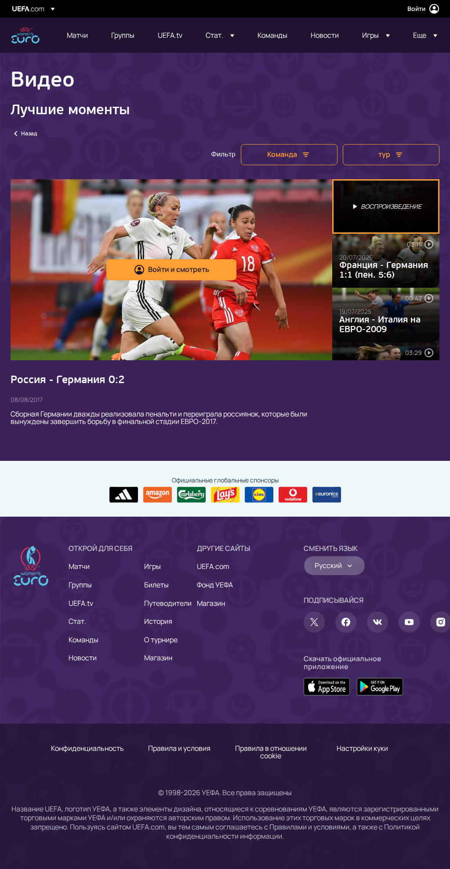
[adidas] (123, 495)
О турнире (161, 640)
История (158, 621)
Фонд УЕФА (215, 585)
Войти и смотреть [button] (178, 269)
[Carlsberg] (191, 495)
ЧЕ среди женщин (25, 35)
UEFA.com (213, 566)
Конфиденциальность (87, 748)
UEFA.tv (81, 603)
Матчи (79, 566)
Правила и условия (179, 748)
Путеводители (168, 603)
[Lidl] (259, 495)
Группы (80, 585)
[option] (385, 206)
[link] (77, 35)
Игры (152, 566)
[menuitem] (78, 35)
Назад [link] (29, 133)
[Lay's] (225, 495)
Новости (83, 658)
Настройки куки (362, 748)
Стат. (77, 621)
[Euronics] (326, 495)
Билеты (156, 585)
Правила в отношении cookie (271, 752)
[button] (220, 35)
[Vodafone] (293, 495)
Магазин (158, 658)
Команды (83, 640)
